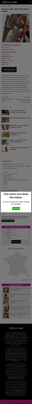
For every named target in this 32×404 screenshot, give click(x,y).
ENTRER (16, 208)
